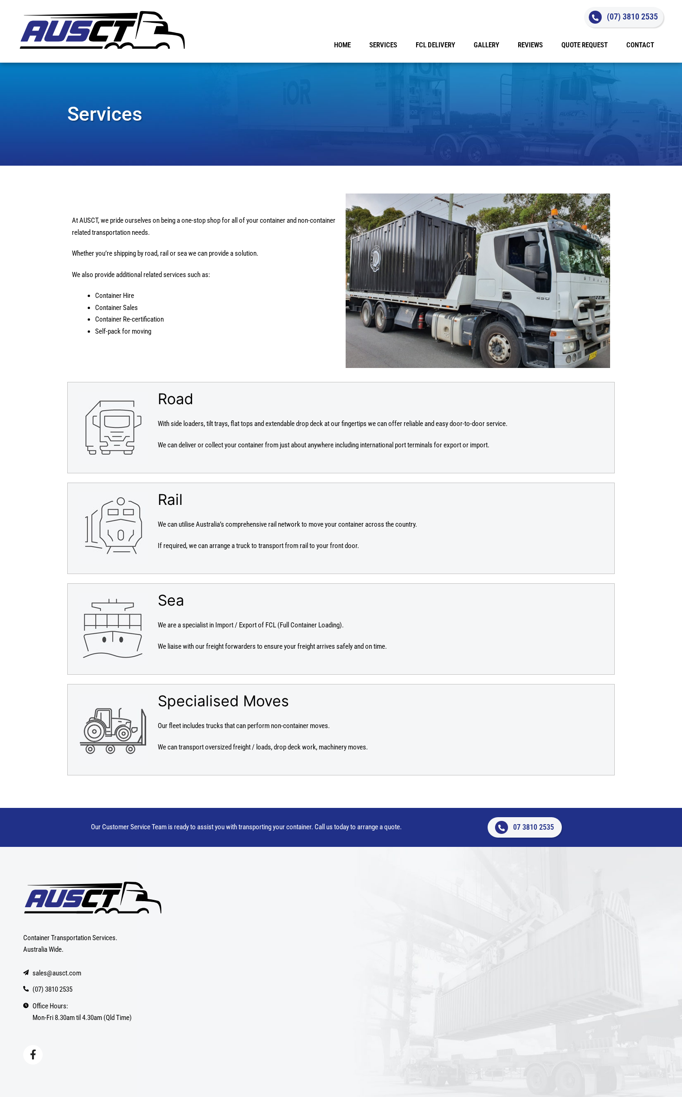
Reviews (530, 45)
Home (342, 45)
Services (383, 45)
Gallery (486, 45)
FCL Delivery (435, 45)
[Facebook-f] (33, 1055)
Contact (640, 45)
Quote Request (584, 45)
